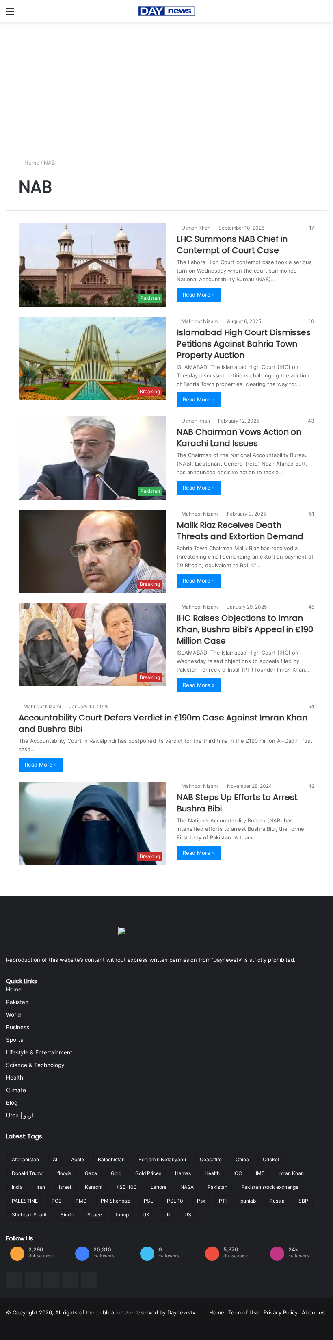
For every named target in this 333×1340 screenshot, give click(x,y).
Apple (77, 1159)
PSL (148, 1201)
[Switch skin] (323, 14)
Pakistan (17, 1002)
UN (167, 1215)
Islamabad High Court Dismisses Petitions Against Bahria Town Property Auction (244, 344)
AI (55, 1159)
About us (313, 1312)
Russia (277, 1201)
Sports (14, 1039)
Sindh (67, 1215)
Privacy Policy (281, 1312)
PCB (57, 1201)
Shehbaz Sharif (29, 1215)
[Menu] (10, 14)
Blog (11, 1102)
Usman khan (197, 421)
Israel (65, 1187)
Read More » (199, 294)
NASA (187, 1187)
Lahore (158, 1187)
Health (14, 1077)
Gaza (91, 1173)
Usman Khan (197, 228)
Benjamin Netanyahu (162, 1159)
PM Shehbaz (115, 1201)
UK (146, 1215)
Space (94, 1215)
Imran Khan (291, 1173)
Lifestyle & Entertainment (39, 1052)
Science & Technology (35, 1065)
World (13, 1014)
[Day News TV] (166, 11)
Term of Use (243, 1312)
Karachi (93, 1187)
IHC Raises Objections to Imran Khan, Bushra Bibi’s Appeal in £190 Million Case (245, 629)
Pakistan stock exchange (269, 1187)
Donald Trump (27, 1173)
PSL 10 (175, 1201)
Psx (201, 1201)
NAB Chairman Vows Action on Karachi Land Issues (239, 437)
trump (122, 1215)
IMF (260, 1173)
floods (64, 1173)
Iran (41, 1187)
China (242, 1159)
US (187, 1215)
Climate (16, 1090)
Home (32, 162)
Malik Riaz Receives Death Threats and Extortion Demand (240, 530)
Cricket (271, 1159)
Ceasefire (211, 1159)
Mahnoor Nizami (201, 321)
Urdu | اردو (19, 1115)
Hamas (183, 1173)
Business (17, 1027)
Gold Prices (148, 1173)
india (17, 1187)
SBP (303, 1201)
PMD (81, 1201)
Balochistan (111, 1159)
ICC (238, 1173)
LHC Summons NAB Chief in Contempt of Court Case (232, 244)
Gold (116, 1173)
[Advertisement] (166, 83)
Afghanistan (25, 1159)
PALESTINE (25, 1201)
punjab (248, 1201)
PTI (223, 1201)
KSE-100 (126, 1187)
